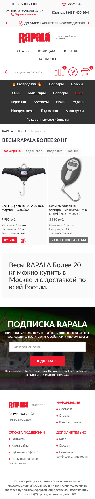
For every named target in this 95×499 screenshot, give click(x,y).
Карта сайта (20, 445)
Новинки (71, 51)
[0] (85, 71)
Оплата (64, 415)
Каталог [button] (23, 51)
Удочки (78, 102)
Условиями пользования (43, 374)
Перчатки (18, 102)
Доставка (65, 409)
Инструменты (22, 111)
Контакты (47, 59)
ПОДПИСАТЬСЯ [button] (48, 361)
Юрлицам (46, 51)
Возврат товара (70, 422)
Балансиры (37, 93)
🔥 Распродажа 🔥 (27, 84)
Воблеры (56, 84)
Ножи (60, 102)
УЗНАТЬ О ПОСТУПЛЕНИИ (68, 240)
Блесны (77, 84)
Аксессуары (75, 111)
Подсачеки (49, 111)
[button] (23, 14)
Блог (62, 439)
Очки (16, 93)
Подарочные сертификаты (47, 119)
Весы (79, 93)
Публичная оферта (24, 452)
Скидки (64, 445)
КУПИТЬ (9, 240)
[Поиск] (6, 72)
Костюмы (41, 102)
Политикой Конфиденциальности (69, 371)
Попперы (60, 93)
